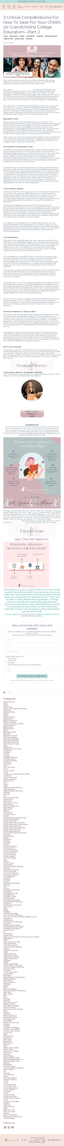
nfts (5, 996)
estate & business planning (14, 818)
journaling (7, 933)
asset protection (10, 720)
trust (5, 1083)
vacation (6, 1105)
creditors (7, 776)
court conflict (9, 771)
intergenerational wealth (13, 927)
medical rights (9, 979)
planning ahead (9, 1016)
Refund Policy (34, 1141)
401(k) (5, 705)
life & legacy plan (10, 964)
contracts (7, 764)
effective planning (11, 806)
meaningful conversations (14, 977)
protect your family (11, 1031)
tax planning (8, 1074)
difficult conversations (12, 787)
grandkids (21, 36)
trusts (6, 1093)
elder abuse (8, 807)
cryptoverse (8, 781)
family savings (9, 854)
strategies (7, 1064)
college (6, 36)
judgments (8, 935)
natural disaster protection (14, 990)
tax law (6, 1073)
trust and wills (9, 1084)
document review (11, 797)
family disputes (10, 846)
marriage (7, 975)
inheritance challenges (12, 922)
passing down (9, 1004)
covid (5, 772)
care (5, 745)
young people (29, 38)
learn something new (12, 947)
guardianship (8, 898)
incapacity (7, 918)
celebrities (7, 747)
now (5, 997)
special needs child (11, 1058)
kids (5, 940)
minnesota (7, 980)
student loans (9, 1066)
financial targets (10, 875)
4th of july (7, 707)
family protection (10, 851)
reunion (6, 1044)
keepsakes (7, 938)
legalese (7, 960)
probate (6, 1026)
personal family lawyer (13, 1009)
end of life (7, 813)
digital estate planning (13, 791)
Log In (46, 6)
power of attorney (11, 1022)
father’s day (8, 863)
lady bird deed (9, 943)
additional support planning (15, 708)
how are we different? (12, 915)
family (6, 844)
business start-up (10, 742)
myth (5, 987)
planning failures (10, 1017)
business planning (11, 740)
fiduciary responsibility (13, 866)
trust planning (9, 1086)
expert (6, 838)
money (6, 985)
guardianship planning (12, 901)
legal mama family (11, 957)
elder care (7, 809)
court (5, 769)
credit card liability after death (16, 774)
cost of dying (9, 767)
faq (4, 860)
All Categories (9, 702)
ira (4, 932)
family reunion (9, 853)
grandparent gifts (30, 36)
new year (7, 992)
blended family (9, 732)
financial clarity (9, 871)
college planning (13, 36)
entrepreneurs (9, 814)
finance (6, 868)
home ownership (10, 913)
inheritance (8, 920)
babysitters (8, 727)
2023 (5, 703)
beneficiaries (8, 729)
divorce (6, 794)
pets (5, 1011)
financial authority (11, 870)
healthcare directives (12, 905)
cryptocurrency (9, 779)
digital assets (9, 789)
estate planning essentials (14, 828)
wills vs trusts (9, 1111)
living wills (8, 974)
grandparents (40, 36)
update (6, 1103)
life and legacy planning (51, 36)
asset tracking (9, 722)
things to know (10, 1079)
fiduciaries (7, 865)
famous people (9, 858)
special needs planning (13, 1059)
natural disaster (10, 989)
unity (5, 1100)
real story (7, 1039)
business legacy (10, 737)
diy (4, 796)
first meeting (9, 876)
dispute (6, 792)
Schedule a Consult (37, 1138)
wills (5, 1108)
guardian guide (9, 896)
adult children (9, 712)
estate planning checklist (14, 823)
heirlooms (7, 907)
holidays (6, 912)
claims (6, 754)
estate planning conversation (15, 824)
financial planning (11, 873)
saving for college (19, 38)
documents (8, 799)
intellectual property (11, 925)
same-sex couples (11, 1048)
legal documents (10, 955)
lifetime (6, 970)
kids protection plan (11, 942)
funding (6, 880)
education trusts (10, 802)
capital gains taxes (11, 744)
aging (5, 715)
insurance (7, 923)
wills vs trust (8, 1110)
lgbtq (5, 962)
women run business (12, 1116)
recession (7, 1041)
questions (7, 1037)
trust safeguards (10, 1088)
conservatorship (10, 760)
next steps (7, 994)
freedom (7, 878)
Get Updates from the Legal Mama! (32, 676)
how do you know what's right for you (20, 917)
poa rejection (9, 1019)
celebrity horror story (12, 749)
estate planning (10, 821)
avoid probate (9, 725)
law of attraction (10, 945)
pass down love (10, 1002)
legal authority (9, 954)
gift (4, 886)
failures (6, 841)
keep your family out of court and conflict (21, 937)
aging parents (9, 717)
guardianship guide (11, 900)
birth (5, 730)
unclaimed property (11, 1098)
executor (7, 834)
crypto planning (10, 777)
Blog (41, 6)
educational (8, 804)
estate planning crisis (12, 826)
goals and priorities (11, 890)
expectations (8, 836)
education (7, 801)
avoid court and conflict (13, 724)
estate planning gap (11, 829)
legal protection (10, 959)
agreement (8, 719)
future (6, 881)
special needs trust (11, 1061)
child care (7, 750)
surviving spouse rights (13, 1068)
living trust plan (10, 972)
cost (5, 766)
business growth (10, 735)
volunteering (8, 1106)
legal (5, 952)
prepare (6, 1024)
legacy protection (10, 950)
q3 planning (8, 1036)
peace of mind (9, 1007)
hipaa (5, 910)
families (6, 843)
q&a (5, 1034)
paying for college (8, 38)
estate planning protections (15, 833)
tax (4, 1071)
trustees (7, 1091)
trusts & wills (8, 1095)
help (5, 908)
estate (6, 816)
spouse (6, 1063)
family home (8, 848)
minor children (9, 982)
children (6, 752)
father (6, 861)
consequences (9, 759)
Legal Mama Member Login (37, 1141)
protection (7, 1032)
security (6, 1054)
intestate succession (12, 928)
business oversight (11, 739)
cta (4, 782)
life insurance (9, 969)
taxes (5, 1076)
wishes (6, 1113)
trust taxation (9, 1090)
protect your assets (11, 1029)
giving (6, 888)
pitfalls (6, 1012)
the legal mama (10, 1078)
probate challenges (11, 1027)
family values (9, 856)
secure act (7, 1053)
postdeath (7, 1021)
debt (5, 786)
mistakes (7, 984)
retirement (8, 1043)
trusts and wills (10, 1096)
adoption (7, 710)
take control (8, 1069)
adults (6, 713)
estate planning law (11, 831)
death (5, 784)
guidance (7, 903)
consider (7, 762)
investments (8, 930)
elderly (6, 811)
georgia (6, 885)
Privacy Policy (39, 1139)
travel (5, 1081)
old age (6, 999)
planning (7, 1014)
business (7, 734)
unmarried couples (11, 1101)
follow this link (19, 522)
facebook (7, 839)
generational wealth (11, 883)
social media (8, 1056)
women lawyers (10, 1115)
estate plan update (11, 819)
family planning (10, 849)
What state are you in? (15, 656)
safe (5, 1046)
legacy (6, 949)
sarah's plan (8, 1049)
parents (6, 1001)
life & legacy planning (12, 965)
